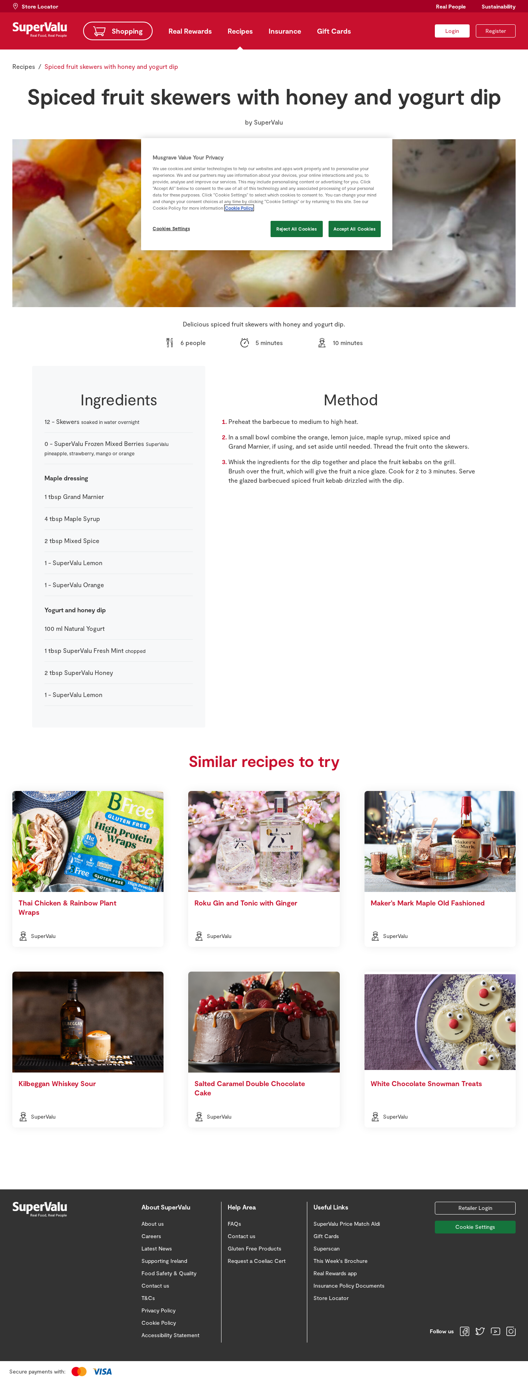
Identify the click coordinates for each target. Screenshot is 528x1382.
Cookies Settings (171, 228)
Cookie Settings (475, 1226)
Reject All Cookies (296, 228)
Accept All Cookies (354, 228)
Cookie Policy (239, 207)
